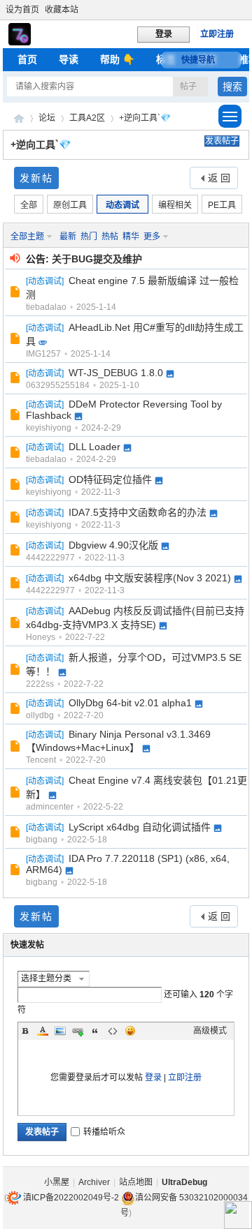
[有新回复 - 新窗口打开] (16, 294)
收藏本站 (61, 10)
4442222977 (50, 558)
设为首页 (22, 10)
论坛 (46, 118)
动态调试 (122, 205)
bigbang (41, 839)
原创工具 (70, 205)
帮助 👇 (117, 59)
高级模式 (210, 1031)
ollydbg (40, 715)
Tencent (41, 760)
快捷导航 (198, 60)
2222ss (40, 684)
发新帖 (36, 178)
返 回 (219, 178)
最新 (67, 236)
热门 (88, 236)
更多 (152, 236)
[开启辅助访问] (245, 9)
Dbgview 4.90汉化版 (113, 545)
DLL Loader (94, 446)
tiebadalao (46, 307)
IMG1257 (43, 354)
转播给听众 (104, 1132)
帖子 (188, 86)
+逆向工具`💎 (145, 118)
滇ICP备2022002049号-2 (71, 1197)
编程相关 (175, 205)
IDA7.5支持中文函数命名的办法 (137, 512)
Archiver (94, 1182)
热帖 (110, 236)
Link (78, 1031)
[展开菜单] (229, 116)
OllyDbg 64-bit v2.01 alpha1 (130, 702)
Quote (95, 1031)
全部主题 (27, 236)
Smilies (130, 1031)
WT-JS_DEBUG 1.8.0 (116, 372)
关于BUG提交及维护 (97, 259)
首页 (27, 59)
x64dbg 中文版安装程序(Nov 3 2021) (150, 577)
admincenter (50, 807)
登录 (153, 1077)
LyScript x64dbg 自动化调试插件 (140, 827)
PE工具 (222, 205)
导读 (68, 59)
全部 (28, 205)
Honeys (40, 637)
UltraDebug (18, 118)
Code (113, 1031)
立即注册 (217, 34)
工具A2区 (87, 118)
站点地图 (136, 1182)
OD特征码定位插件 (110, 479)
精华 (130, 236)
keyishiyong (48, 428)
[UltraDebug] (19, 42)
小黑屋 (56, 1182)
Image (60, 1031)
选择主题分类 (46, 978)
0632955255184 (58, 385)
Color (43, 1031)
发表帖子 (222, 141)
